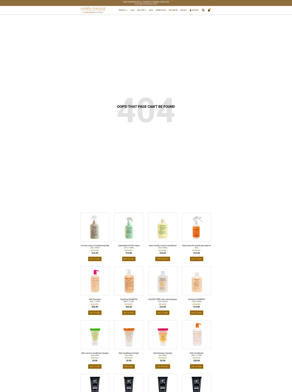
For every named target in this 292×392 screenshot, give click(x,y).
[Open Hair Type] (145, 10)
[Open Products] (127, 10)
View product (163, 259)
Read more (128, 366)
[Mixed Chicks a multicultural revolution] (93, 10)
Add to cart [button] (95, 259)
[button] (203, 10)
